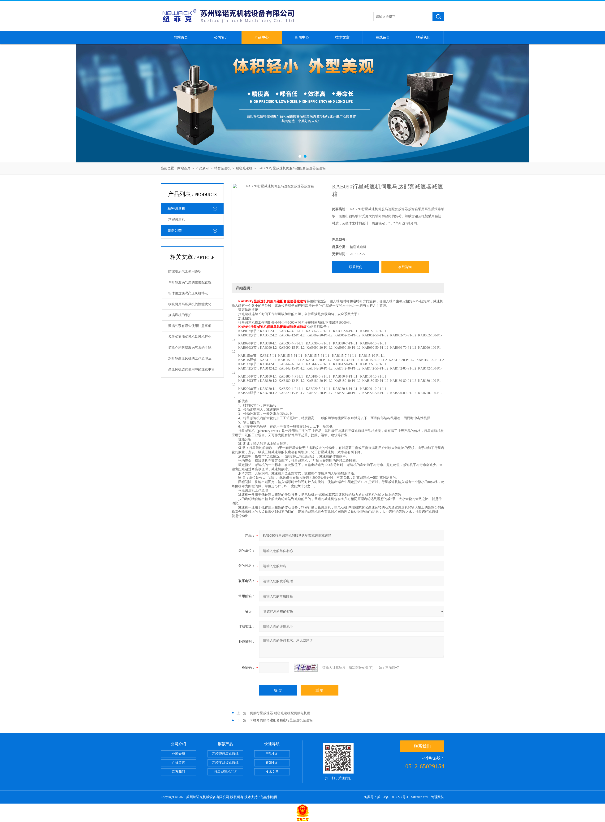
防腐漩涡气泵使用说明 (184, 271)
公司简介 (221, 37)
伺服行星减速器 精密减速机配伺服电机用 (280, 713)
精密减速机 (222, 168)
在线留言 (383, 37)
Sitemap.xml (419, 797)
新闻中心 (302, 37)
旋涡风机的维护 (179, 315)
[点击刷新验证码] (306, 668)
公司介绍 (178, 754)
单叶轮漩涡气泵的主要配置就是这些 (194, 282)
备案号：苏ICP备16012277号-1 (386, 797)
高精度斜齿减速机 (225, 763)
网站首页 (181, 37)
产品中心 (262, 37)
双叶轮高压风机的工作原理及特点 (193, 358)
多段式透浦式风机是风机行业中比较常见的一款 (195, 337)
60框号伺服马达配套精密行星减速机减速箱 (281, 720)
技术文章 (342, 37)
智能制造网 (269, 797)
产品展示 (202, 168)
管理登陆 (437, 797)
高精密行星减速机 (225, 754)
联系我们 (423, 37)
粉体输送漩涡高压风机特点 (188, 293)
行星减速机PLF (225, 772)
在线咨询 (405, 267)
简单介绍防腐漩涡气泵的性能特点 (193, 347)
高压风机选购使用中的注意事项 (191, 369)
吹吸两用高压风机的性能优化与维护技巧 (195, 304)
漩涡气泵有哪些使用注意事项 (189, 326)
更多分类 (175, 230)
